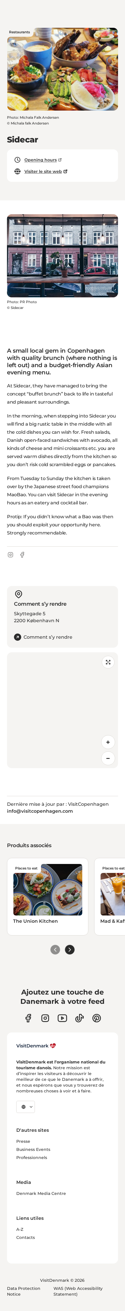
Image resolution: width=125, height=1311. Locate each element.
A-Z (19, 1229)
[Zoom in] (108, 742)
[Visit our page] (45, 1018)
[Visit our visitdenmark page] (62, 1018)
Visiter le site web (43, 171)
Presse (23, 1141)
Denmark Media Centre (41, 1193)
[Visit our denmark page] (28, 1018)
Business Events (33, 1149)
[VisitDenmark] (36, 1046)
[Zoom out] (108, 758)
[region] (62, 710)
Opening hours (40, 159)
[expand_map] (108, 662)
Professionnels (31, 1157)
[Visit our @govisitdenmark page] (79, 1018)
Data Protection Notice (23, 1291)
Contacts (25, 1237)
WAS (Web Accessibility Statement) (78, 1291)
